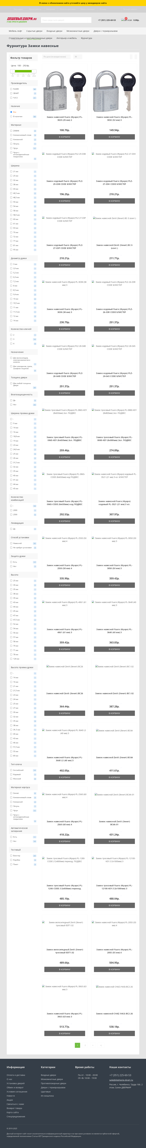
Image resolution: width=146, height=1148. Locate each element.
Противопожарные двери (53, 1083)
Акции (10, 1100)
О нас (9, 1079)
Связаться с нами (15, 1104)
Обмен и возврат (87, 9)
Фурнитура (86, 38)
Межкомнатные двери (78, 31)
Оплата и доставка (68, 9)
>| (101, 1045)
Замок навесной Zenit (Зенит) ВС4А (114, 757)
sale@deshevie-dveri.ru (121, 1080)
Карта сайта (13, 1112)
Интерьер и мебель (67, 38)
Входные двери (54, 31)
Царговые (46, 1091)
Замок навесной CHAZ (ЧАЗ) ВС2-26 (114, 1013)
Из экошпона (47, 1095)
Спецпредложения (16, 1116)
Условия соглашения (17, 1091)
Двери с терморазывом (106, 31)
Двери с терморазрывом (53, 1087)
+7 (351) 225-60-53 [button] (120, 1075)
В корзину (64, 137)
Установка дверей (16, 1083)
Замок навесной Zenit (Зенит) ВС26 (64, 693)
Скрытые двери (34, 31)
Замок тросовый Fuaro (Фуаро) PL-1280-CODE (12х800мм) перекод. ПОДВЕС (65, 888)
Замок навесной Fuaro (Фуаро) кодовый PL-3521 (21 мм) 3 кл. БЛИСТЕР (114, 504)
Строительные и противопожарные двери (30, 38)
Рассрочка (50, 9)
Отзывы (103, 9)
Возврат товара (14, 1108)
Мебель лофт (15, 31)
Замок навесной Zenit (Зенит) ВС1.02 (114, 693)
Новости (11, 1095)
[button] (18, 9)
